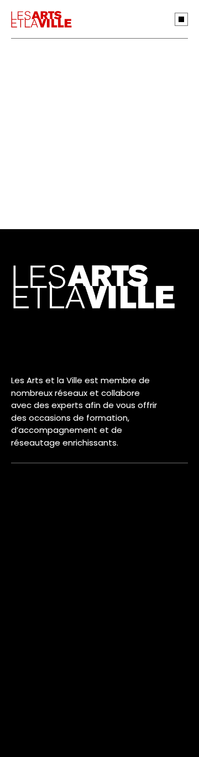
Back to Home (90, 199)
